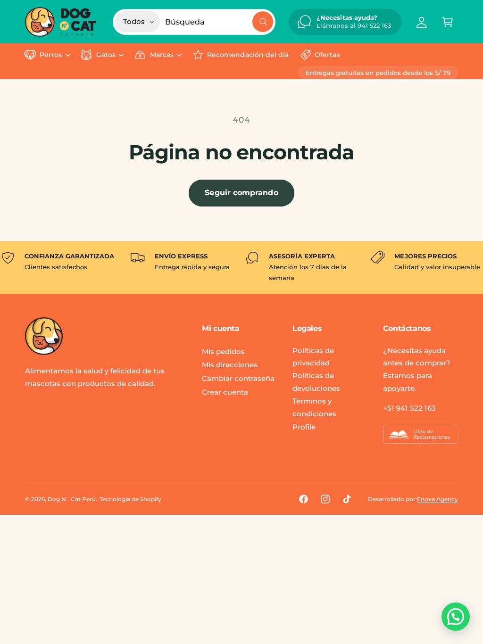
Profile (304, 426)
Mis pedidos (223, 351)
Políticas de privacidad (313, 357)
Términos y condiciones (314, 407)
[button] (447, 22)
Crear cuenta (225, 392)
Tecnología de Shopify (130, 499)
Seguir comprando (241, 192)
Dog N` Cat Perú (72, 499)
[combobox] (218, 22)
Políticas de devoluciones (316, 382)
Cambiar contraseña (238, 378)
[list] (241, 267)
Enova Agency (437, 499)
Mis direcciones (230, 364)
